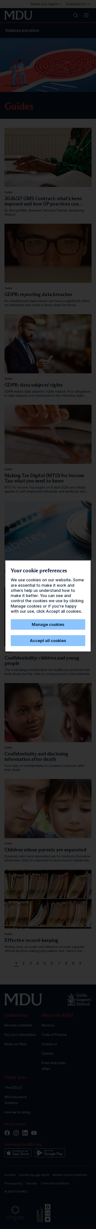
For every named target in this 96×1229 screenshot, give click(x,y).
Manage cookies (48, 624)
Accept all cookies (48, 640)
